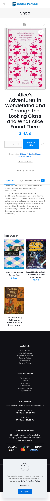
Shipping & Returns (25, 355)
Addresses (25, 385)
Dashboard (25, 378)
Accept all (25, 491)
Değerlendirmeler (34, 180)
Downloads (25, 383)
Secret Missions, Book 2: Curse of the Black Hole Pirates (35, 274)
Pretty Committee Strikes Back (14, 273)
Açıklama (9, 180)
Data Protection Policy (30, 481)
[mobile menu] (46, 4)
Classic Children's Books (29, 155)
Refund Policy (25, 358)
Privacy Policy (25, 363)
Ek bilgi (20, 180)
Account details (25, 388)
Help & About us (25, 353)
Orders (25, 380)
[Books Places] (25, 4)
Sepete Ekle (31, 144)
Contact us (25, 350)
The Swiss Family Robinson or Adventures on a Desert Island (14, 321)
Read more (25, 485)
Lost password (25, 391)
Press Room (25, 360)
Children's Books (27, 154)
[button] (41, 32)
